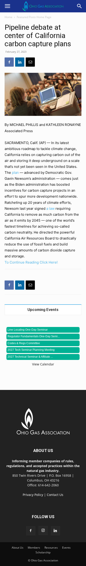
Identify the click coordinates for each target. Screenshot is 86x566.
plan (15, 172)
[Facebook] (9, 62)
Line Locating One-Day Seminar (28, 329)
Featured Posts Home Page (34, 17)
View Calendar (43, 364)
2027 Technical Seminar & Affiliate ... (30, 356)
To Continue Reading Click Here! (31, 262)
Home (8, 17)
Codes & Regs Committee (24, 343)
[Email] (30, 62)
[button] (7, 6)
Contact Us (55, 495)
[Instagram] (43, 530)
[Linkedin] (19, 62)
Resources (51, 548)
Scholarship (43, 552)
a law (50, 208)
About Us (17, 548)
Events (66, 548)
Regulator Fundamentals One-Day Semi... (34, 336)
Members (34, 548)
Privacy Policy (33, 495)
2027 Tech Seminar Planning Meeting (31, 349)
